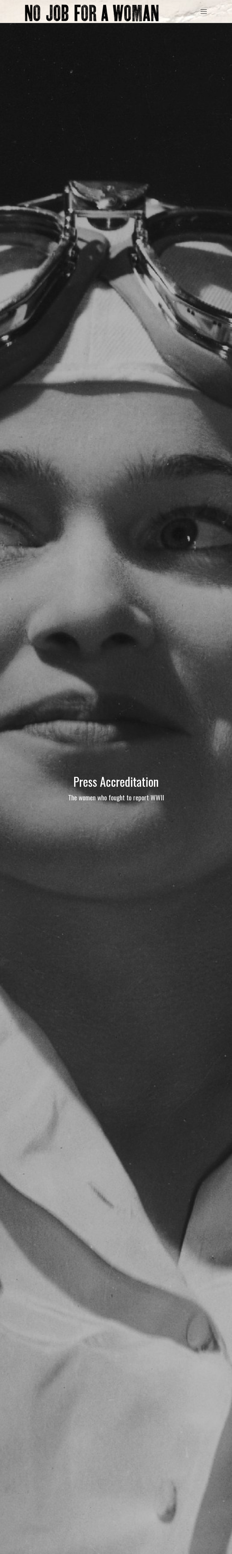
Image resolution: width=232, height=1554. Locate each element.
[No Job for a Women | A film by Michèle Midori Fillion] (92, 11)
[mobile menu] (204, 11)
